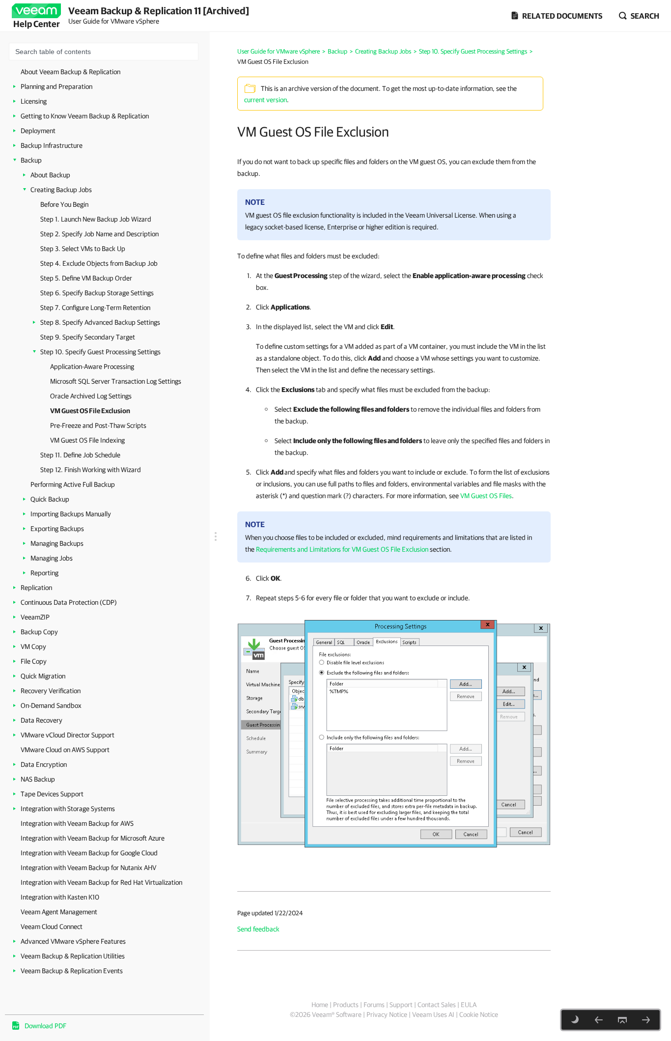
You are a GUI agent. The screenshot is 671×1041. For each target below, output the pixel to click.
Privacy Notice (386, 1014)
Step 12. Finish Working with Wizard (90, 470)
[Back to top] (622, 1020)
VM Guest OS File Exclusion (90, 411)
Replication (36, 587)
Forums (374, 1005)
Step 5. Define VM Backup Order (86, 278)
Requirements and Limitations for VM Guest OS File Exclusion (342, 549)
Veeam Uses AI (433, 1014)
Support (401, 1005)
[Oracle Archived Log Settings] (599, 1020)
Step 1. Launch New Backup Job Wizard (95, 219)
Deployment (38, 131)
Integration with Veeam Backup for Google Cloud (89, 853)
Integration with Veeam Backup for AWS (77, 823)
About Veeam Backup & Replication (70, 72)
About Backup (50, 175)
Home (319, 1005)
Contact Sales (437, 1005)
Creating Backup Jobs (61, 190)
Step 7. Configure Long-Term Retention (95, 307)
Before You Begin (64, 204)
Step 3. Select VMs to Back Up (82, 249)
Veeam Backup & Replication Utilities (73, 956)
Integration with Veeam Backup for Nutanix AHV (88, 868)
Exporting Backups (57, 529)
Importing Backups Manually (70, 514)
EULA (468, 1005)
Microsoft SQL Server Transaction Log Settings (115, 381)
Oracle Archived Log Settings (91, 396)
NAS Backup (38, 779)
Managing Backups (57, 543)
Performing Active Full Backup (72, 484)
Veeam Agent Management (59, 912)
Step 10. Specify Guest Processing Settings (100, 352)
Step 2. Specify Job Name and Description (99, 234)
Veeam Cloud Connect (52, 926)
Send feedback (258, 929)
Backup (31, 160)
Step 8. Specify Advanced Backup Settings (100, 322)
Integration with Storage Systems (68, 809)
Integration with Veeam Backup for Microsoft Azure (93, 838)
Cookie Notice (478, 1014)
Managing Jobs (51, 558)
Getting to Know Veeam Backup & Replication (85, 116)
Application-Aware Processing (92, 366)
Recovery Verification (51, 691)
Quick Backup (49, 499)
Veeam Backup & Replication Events (72, 971)
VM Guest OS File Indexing (87, 440)
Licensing (34, 101)
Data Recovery (41, 720)
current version (265, 100)
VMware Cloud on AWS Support (65, 750)
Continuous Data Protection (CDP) (69, 602)
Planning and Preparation (56, 86)
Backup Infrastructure (52, 145)
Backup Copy (39, 632)
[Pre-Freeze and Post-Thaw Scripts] (646, 1020)
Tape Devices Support (52, 794)
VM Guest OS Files (486, 496)
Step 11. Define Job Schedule (80, 455)
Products (346, 1005)
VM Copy (33, 646)
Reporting (44, 573)
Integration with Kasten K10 (60, 897)
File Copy (34, 661)
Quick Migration (43, 676)
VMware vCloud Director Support (67, 735)
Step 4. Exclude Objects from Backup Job (99, 263)
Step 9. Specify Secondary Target (87, 337)
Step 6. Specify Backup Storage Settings (97, 293)
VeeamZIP (35, 617)
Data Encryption (44, 764)
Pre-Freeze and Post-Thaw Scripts (98, 425)
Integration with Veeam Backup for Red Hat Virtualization (101, 882)
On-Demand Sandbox (51, 705)
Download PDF (45, 1026)
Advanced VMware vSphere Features (73, 941)
